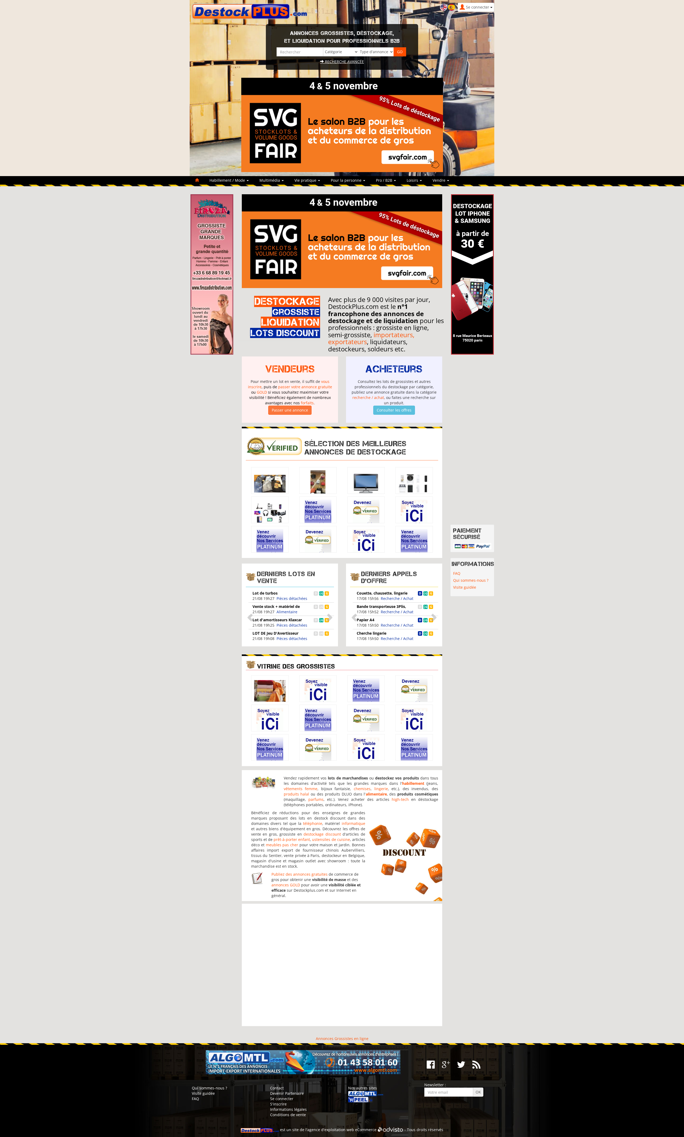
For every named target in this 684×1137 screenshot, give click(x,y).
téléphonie (312, 823)
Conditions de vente (288, 1114)
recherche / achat (368, 397)
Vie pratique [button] (305, 180)
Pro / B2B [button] (384, 180)
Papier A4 (365, 619)
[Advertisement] (342, 964)
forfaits (307, 402)
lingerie (381, 788)
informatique (353, 823)
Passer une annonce (290, 410)
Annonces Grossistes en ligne (342, 1038)
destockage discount (322, 834)
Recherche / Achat (397, 598)
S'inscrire (278, 1104)
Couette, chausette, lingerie (382, 593)
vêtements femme (301, 788)
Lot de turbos (265, 593)
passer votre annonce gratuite (305, 386)
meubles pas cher (282, 844)
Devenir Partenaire (287, 1093)
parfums (316, 799)
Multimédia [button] (270, 180)
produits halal (296, 794)
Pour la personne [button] (347, 180)
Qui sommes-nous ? (470, 580)
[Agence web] (390, 1129)
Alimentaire (287, 611)
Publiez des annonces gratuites (299, 874)
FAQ (456, 573)
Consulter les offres (394, 410)
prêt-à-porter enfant (292, 839)
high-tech (400, 799)
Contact (277, 1088)
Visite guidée (464, 587)
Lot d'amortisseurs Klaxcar (277, 619)
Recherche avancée (344, 61)
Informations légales (288, 1109)
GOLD (262, 392)
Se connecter (281, 1098)
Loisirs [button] (413, 180)
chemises (362, 788)
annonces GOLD (285, 884)
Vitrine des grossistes (296, 666)
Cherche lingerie (371, 633)
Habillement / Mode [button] (227, 180)
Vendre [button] (439, 180)
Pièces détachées (292, 598)
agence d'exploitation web (330, 1129)
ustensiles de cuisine (331, 839)
